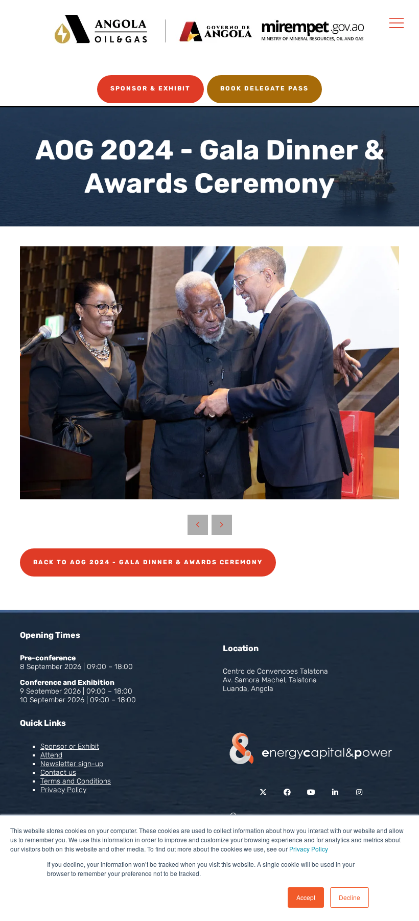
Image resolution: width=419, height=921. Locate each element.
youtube (311, 792)
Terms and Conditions (75, 781)
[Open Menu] (396, 22)
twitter (263, 792)
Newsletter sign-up (71, 763)
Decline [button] (349, 897)
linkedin (335, 792)
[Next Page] (222, 525)
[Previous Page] (198, 525)
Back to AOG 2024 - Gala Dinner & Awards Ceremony (148, 562)
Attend (51, 755)
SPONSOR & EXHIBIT (150, 88)
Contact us (58, 772)
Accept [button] (305, 897)
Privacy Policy (308, 848)
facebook (287, 792)
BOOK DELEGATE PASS (264, 88)
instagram (359, 792)
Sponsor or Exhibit (69, 746)
